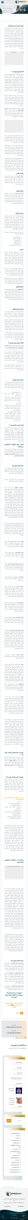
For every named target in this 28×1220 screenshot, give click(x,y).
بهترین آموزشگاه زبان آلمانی (15, 1152)
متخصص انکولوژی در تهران (15, 1146)
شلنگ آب (17, 1160)
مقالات (17, 1013)
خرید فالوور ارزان (15, 1167)
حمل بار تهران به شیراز (14, 1170)
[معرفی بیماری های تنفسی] (19, 1090)
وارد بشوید (12, 1048)
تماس (12, 1005)
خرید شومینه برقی (15, 1162)
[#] (16, 1218)
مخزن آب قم (19, 1067)
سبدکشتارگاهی (15, 1155)
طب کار (17, 1136)
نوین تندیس (19, 1073)
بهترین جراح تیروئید (15, 1133)
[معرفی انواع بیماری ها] (21, 2)
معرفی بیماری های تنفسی (11, 1089)
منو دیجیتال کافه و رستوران (16, 1078)
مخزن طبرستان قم (15, 1140)
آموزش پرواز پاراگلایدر (14, 1158)
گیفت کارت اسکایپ (15, 1165)
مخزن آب (17, 1138)
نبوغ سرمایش (16, 1143)
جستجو (9, 1120)
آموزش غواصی (19, 1062)
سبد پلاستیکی (19, 1083)
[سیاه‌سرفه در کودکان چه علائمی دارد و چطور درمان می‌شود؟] (19, 1100)
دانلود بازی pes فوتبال (14, 1172)
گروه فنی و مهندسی (6, 1213)
